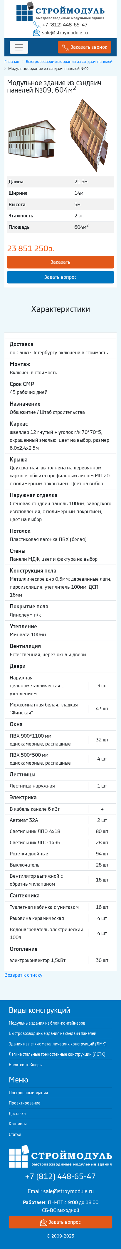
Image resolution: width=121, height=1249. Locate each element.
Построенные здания (28, 1092)
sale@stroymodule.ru (65, 32)
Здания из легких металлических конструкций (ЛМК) (58, 1044)
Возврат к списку (23, 975)
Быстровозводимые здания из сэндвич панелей (52, 1033)
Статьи (15, 1134)
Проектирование (24, 1103)
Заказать (60, 262)
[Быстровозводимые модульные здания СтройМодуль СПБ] (60, 10)
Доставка (17, 1113)
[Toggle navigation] (19, 47)
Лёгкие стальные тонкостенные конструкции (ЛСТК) (57, 1054)
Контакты (18, 1124)
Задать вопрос (60, 277)
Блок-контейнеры (26, 1064)
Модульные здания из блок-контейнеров (47, 1023)
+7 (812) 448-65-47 (65, 24)
